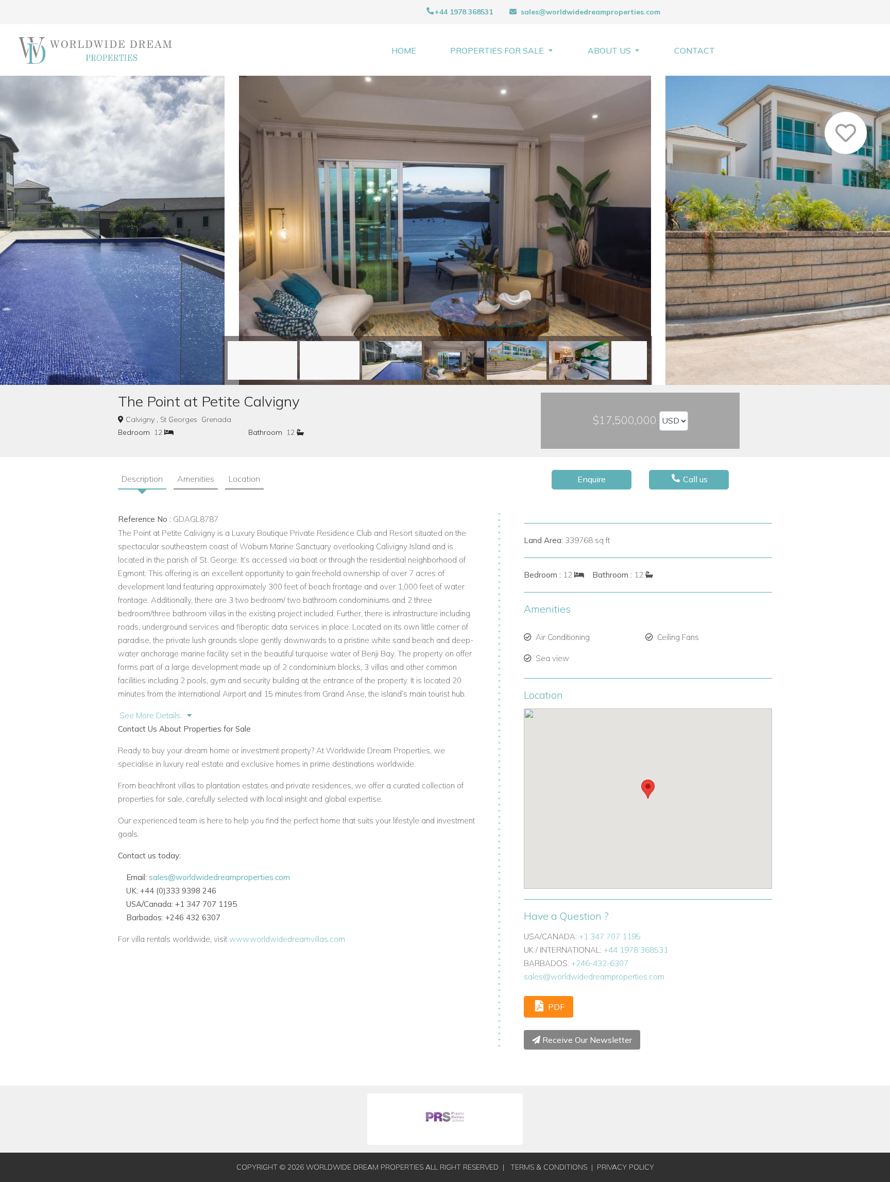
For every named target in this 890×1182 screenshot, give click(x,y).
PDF (555, 1007)
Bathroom (265, 432)
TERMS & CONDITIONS (548, 1167)
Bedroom (134, 432)
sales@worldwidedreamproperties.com (590, 11)
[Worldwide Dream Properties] (96, 50)
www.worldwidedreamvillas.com (287, 939)
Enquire (591, 479)
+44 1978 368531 (464, 11)
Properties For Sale (498, 50)
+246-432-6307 (599, 963)
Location (244, 479)
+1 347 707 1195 (610, 936)
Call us (694, 479)
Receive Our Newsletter (586, 1040)
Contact (694, 50)
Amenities (195, 479)
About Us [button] (610, 50)
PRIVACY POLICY (625, 1167)
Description (142, 479)
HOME (403, 50)
